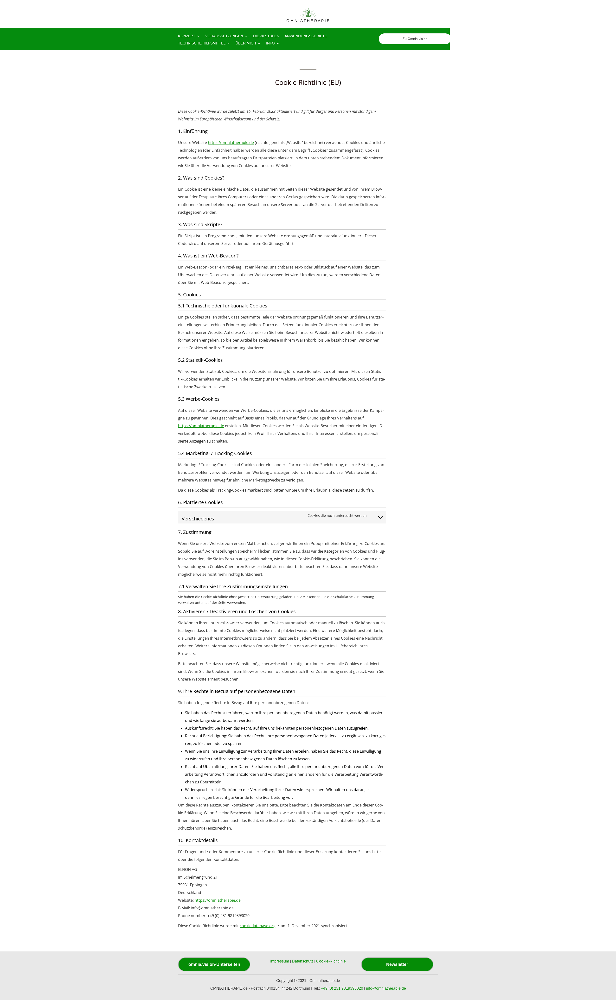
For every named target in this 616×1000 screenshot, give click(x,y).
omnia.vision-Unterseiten (214, 964)
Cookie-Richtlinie (331, 961)
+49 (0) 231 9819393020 (342, 988)
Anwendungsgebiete (306, 36)
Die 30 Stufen (266, 36)
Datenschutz (302, 961)
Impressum (279, 961)
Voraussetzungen (224, 36)
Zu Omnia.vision (415, 39)
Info (270, 43)
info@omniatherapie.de (386, 988)
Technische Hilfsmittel (201, 43)
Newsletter (397, 964)
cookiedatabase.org (258, 925)
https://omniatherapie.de (231, 142)
